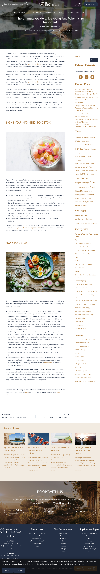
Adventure (79, 137)
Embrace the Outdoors (83, 264)
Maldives (63, 538)
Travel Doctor (80, 357)
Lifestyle (89, 167)
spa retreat (48, 363)
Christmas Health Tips (83, 254)
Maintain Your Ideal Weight (84, 315)
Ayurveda (78, 240)
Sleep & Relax (89, 546)
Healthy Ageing (80, 281)
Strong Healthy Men (82, 346)
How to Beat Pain (81, 288)
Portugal (77, 178)
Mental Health (80, 318)
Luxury (77, 170)
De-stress (89, 536)
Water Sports (78, 201)
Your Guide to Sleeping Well (85, 381)
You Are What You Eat (83, 378)
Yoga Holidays (85, 223)
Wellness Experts (81, 215)
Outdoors (92, 174)
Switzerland (63, 533)
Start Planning (81, 12)
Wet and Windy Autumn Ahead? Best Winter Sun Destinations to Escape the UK (86, 92)
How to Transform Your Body (85, 304)
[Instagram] (11, 536)
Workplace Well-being (83, 374)
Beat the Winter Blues (83, 243)
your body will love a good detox (29, 228)
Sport (92, 187)
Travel (77, 353)
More (60, 12)
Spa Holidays (80, 187)
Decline (19, 570)
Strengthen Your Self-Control (85, 339)
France (63, 543)
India (92, 163)
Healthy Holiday (83, 157)
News (77, 174)
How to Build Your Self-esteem (86, 291)
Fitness (79, 149)
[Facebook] (8, 536)
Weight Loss (88, 202)
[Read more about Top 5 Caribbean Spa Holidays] (61, 438)
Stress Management (83, 191)
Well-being (81, 206)
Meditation (84, 170)
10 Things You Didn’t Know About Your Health (83, 450)
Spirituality (79, 336)
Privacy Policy (37, 536)
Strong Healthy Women (84, 195)
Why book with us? (37, 541)
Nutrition (83, 174)
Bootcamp (92, 137)
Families (87, 144)
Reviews (84, 178)
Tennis (77, 198)
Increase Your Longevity (83, 311)
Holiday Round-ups (82, 163)
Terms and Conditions (37, 533)
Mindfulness (93, 170)
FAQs (37, 546)
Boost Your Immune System (85, 250)
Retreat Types (34, 12)
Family (92, 144)
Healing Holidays (80, 153)
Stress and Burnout (82, 343)
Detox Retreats (79, 144)
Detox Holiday (85, 141)
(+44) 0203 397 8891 (11, 543)
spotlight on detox (34, 64)
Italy (84, 167)
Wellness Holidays (89, 549)
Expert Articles (80, 268)
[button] (90, 4)
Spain (87, 187)
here (27, 392)
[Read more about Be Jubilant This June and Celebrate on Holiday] (38, 438)
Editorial (70, 12)
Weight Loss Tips (81, 364)
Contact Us (37, 543)
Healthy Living (78, 160)
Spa (92, 182)
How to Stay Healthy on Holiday (86, 301)
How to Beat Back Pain (83, 284)
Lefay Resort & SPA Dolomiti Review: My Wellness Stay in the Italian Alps (86, 108)
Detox (78, 141)
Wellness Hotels (19, 12)
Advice (86, 137)
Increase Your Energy (82, 308)
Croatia (63, 546)
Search (77, 56)
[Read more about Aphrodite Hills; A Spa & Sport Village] (14, 438)
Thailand (83, 198)
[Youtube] (13, 536)
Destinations (48, 12)
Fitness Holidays (90, 149)
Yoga (77, 223)
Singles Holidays (82, 183)
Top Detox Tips (80, 350)
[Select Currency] (79, 3)
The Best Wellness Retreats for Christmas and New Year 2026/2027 (86, 100)
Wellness (80, 211)
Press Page (79, 325)
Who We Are (36, 538)
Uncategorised (80, 360)
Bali (63, 541)
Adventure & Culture (89, 533)
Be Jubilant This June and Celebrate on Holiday (37, 450)
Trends (89, 198)
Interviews (78, 167)
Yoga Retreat (94, 223)
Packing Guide (80, 322)
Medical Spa (89, 543)
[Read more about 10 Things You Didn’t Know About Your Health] (85, 438)
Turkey (63, 551)
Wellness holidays (83, 219)
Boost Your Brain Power (83, 247)
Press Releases (80, 329)
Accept (8, 570)
